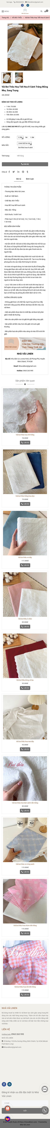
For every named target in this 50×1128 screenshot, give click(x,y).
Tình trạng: (6, 156)
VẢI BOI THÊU (17, 18)
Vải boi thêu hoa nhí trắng (25, 435)
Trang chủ (5, 18)
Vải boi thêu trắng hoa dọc (25, 496)
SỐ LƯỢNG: (6, 137)
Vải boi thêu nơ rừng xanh (25, 864)
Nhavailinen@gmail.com (35, 2)
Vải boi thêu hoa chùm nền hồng (25, 926)
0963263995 (20, 2)
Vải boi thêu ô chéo (25, 619)
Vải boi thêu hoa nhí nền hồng (25, 987)
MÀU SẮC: (5, 145)
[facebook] (22, 5)
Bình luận (30, 179)
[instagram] (27, 5)
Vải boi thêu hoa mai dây (25, 741)
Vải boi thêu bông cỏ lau (25, 680)
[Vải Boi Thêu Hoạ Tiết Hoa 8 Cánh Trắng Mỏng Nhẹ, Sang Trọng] (25, 11)
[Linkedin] (18, 172)
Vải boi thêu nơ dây (25, 557)
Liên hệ (26, 164)
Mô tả (18, 179)
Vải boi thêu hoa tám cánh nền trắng (25, 803)
